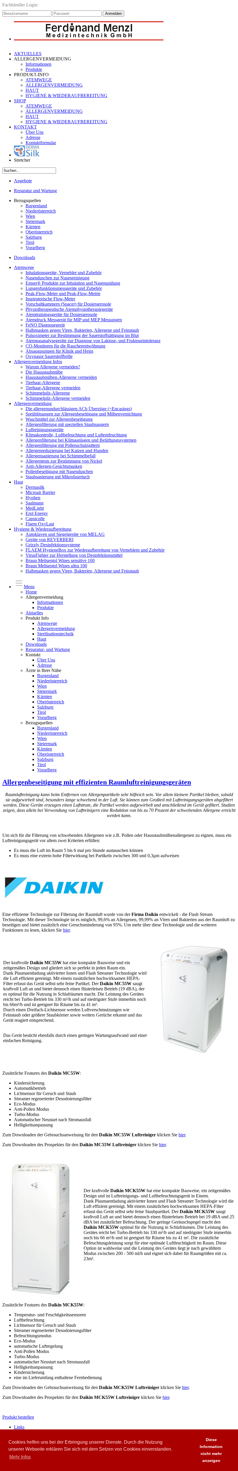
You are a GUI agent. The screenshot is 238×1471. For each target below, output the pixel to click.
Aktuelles (34, 612)
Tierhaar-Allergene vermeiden (53, 387)
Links (19, 1426)
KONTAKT (25, 126)
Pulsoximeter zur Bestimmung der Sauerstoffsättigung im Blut (82, 335)
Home (31, 591)
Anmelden (113, 13)
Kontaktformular (41, 142)
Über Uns (35, 132)
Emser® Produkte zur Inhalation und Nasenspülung (73, 283)
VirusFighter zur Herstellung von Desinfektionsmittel (74, 555)
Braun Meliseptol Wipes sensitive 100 (60, 560)
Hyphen (33, 497)
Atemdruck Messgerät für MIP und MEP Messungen (74, 319)
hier (66, 930)
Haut (18, 481)
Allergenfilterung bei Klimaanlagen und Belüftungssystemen (81, 440)
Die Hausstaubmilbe (44, 372)
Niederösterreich (41, 210)
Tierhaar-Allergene (43, 382)
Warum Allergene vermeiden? (53, 366)
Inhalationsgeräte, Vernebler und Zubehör (64, 272)
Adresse (33, 137)
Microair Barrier (40, 492)
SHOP (20, 100)
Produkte (34, 69)
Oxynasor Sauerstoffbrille (49, 356)
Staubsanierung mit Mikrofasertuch (58, 476)
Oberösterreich (39, 231)
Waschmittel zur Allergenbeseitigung (59, 419)
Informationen (38, 64)
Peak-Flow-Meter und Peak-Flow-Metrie (63, 293)
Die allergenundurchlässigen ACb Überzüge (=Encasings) (79, 408)
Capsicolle (35, 518)
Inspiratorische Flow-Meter (50, 298)
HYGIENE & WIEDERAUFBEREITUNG (66, 95)
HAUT (32, 90)
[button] (187, 1450)
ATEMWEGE (39, 79)
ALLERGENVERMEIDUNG (54, 85)
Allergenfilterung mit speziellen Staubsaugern (67, 424)
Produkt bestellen (18, 1417)
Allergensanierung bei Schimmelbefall (60, 455)
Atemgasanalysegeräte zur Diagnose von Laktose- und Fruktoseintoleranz (93, 340)
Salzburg (34, 237)
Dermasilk (35, 487)
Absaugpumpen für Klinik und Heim (59, 351)
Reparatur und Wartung (35, 190)
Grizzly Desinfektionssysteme (53, 544)
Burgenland (36, 205)
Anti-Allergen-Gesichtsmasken (54, 466)
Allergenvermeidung (33, 403)
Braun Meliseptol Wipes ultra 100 (56, 565)
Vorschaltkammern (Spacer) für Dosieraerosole (68, 304)
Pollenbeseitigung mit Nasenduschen (59, 471)
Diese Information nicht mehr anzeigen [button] (211, 1450)
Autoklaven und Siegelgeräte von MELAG (65, 534)
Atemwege (24, 267)
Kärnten (33, 226)
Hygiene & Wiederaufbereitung (42, 529)
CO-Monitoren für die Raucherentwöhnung (65, 345)
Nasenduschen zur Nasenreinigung (57, 277)
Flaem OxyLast (40, 523)
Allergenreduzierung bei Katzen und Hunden (67, 450)
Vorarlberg (35, 247)
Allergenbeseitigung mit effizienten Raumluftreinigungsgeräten (96, 782)
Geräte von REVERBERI (49, 539)
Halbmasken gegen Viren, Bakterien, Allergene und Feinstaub (82, 330)
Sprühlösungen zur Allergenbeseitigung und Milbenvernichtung (84, 413)
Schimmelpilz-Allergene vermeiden (58, 398)
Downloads (24, 257)
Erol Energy (37, 513)
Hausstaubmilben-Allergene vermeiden (61, 377)
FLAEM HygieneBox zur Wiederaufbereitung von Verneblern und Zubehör (95, 550)
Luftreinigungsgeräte (45, 429)
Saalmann (35, 502)
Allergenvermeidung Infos (38, 361)
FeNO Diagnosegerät (45, 324)
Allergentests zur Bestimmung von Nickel (64, 461)
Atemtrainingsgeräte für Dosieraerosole (61, 314)
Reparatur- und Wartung (48, 649)
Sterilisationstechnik (55, 633)
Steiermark (35, 221)
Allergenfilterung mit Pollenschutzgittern (63, 445)
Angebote (23, 180)
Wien (30, 216)
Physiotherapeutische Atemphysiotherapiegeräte (69, 309)
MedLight (35, 508)
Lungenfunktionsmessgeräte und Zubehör (64, 288)
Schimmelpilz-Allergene (48, 393)
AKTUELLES (28, 53)
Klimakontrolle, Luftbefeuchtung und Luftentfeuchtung (76, 434)
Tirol (30, 242)
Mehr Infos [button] (20, 1456)
